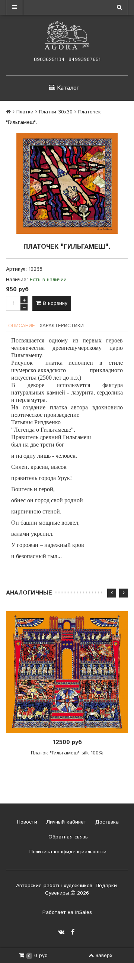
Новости (26, 822)
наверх (104, 955)
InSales (83, 912)
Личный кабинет (65, 822)
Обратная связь (67, 837)
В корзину (54, 303)
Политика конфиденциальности (67, 852)
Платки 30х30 (56, 112)
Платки (25, 112)
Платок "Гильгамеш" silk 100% (67, 753)
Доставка (106, 822)
